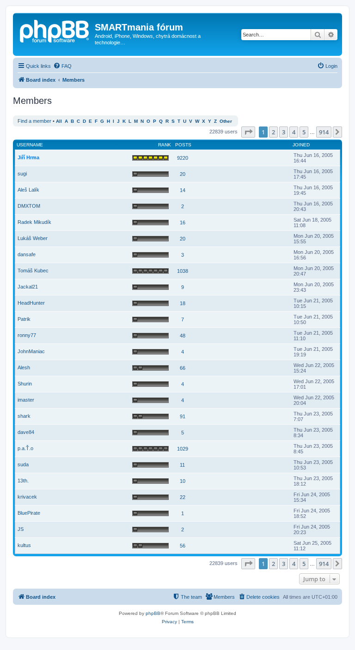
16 (182, 222)
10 (182, 481)
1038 (182, 271)
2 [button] (273, 132)
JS (21, 529)
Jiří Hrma (28, 157)
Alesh (24, 367)
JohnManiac (31, 351)
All (59, 121)
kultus (24, 545)
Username (30, 144)
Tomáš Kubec (33, 270)
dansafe (27, 254)
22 (182, 497)
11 (182, 465)
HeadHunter (31, 303)
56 (182, 545)
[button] (248, 132)
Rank (164, 144)
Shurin (25, 383)
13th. (23, 480)
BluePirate (29, 513)
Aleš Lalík (28, 190)
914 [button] (324, 132)
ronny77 (27, 335)
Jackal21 (28, 286)
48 (182, 335)
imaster (26, 400)
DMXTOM (29, 206)
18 (182, 303)
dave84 (26, 432)
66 (182, 368)
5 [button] (304, 132)
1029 (182, 448)
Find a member (34, 121)
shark (24, 416)
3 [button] (283, 132)
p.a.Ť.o (25, 448)
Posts (183, 144)
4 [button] (293, 132)
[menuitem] (62, 66)
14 (182, 190)
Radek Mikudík (34, 222)
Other (226, 121)
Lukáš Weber (33, 238)
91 (182, 416)
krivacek (27, 497)
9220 (182, 158)
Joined (301, 144)
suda (23, 464)
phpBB (153, 613)
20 (182, 174)
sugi (22, 173)
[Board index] (55, 30)
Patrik (24, 319)
